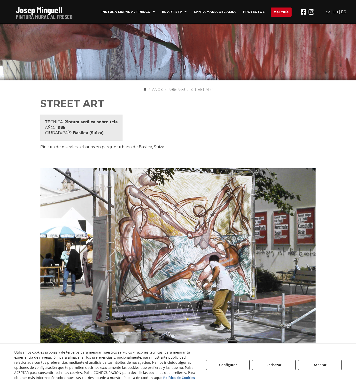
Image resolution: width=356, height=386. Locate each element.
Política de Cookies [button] (179, 377)
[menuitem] (128, 12)
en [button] (335, 12)
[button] (44, 12)
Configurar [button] (228, 365)
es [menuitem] (343, 12)
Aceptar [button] (320, 365)
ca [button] (328, 12)
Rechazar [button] (273, 365)
